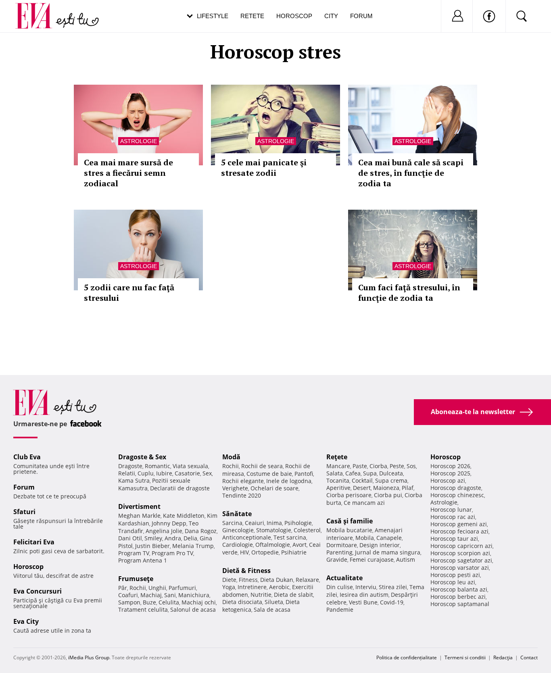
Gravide (336, 559)
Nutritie (260, 594)
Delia (190, 538)
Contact (529, 657)
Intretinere (252, 587)
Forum (361, 16)
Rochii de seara (262, 466)
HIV (244, 552)
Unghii (157, 588)
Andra (173, 538)
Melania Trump (193, 546)
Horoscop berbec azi (458, 596)
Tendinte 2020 (241, 495)
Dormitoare (341, 545)
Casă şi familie (349, 521)
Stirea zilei (393, 587)
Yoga (228, 587)
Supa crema (391, 480)
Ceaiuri (254, 523)
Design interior (379, 545)
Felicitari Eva (33, 542)
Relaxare (307, 579)
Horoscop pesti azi (455, 575)
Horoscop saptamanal (459, 604)
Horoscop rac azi (452, 517)
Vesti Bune (363, 602)
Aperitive (338, 488)
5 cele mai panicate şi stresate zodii (264, 167)
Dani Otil (130, 538)
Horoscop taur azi (454, 538)
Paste (360, 466)
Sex (207, 473)
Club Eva (27, 456)
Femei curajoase (372, 559)
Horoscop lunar (451, 509)
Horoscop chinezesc (457, 495)
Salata (334, 473)
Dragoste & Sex (142, 456)
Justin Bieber (152, 546)
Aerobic (279, 587)
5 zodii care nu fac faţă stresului (129, 292)
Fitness (248, 579)
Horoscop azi (447, 480)
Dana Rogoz (201, 531)
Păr (122, 588)
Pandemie (339, 609)
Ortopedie (265, 552)
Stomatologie (273, 530)
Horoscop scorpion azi (460, 553)
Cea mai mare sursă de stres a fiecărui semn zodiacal (128, 173)
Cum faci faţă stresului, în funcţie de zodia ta (409, 292)
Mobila (364, 538)
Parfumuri (182, 588)
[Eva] (38, 9)
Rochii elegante (243, 481)
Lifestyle (212, 16)
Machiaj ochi (199, 602)
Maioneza (386, 488)
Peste (397, 466)
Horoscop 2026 (450, 466)
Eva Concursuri (37, 591)
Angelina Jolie (164, 531)
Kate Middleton (184, 515)
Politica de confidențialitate (406, 657)
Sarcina (232, 523)
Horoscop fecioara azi (459, 531)
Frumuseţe (135, 578)
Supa (370, 473)
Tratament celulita (143, 609)
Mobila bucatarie (349, 530)
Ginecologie (238, 530)
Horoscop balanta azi (458, 589)
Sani (170, 595)
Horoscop (294, 16)
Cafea (353, 473)
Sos (411, 466)
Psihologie (298, 523)
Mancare (338, 466)
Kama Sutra (134, 480)
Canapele (389, 538)
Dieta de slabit (293, 594)
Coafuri (128, 595)
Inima (274, 523)
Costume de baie (269, 473)
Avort (299, 544)
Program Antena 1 (142, 560)
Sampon (129, 602)
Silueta (274, 602)
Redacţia (503, 657)
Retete (252, 16)
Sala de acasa (272, 609)
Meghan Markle (139, 515)
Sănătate (237, 513)
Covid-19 (391, 602)
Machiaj (151, 595)
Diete (229, 579)
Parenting (339, 552)
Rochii (137, 588)
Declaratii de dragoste (180, 488)
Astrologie (138, 141)
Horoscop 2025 (450, 473)
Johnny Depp (169, 523)
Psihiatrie (294, 552)
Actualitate (344, 577)
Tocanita (337, 480)
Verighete (235, 488)
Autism (405, 559)
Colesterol (307, 530)
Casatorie (187, 473)
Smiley (153, 538)
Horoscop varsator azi (459, 567)
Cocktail (362, 480)
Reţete (336, 456)
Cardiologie (237, 544)
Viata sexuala (190, 466)
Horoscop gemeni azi (458, 524)
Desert (362, 488)
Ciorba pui (388, 495)
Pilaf (407, 488)
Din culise (339, 587)
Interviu (365, 587)
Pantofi (303, 473)
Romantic (157, 466)
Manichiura (193, 595)
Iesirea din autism (364, 594)
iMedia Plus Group (88, 657)
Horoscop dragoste (455, 488)
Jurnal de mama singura (387, 552)
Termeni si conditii (465, 657)
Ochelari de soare (274, 488)
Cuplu (146, 473)
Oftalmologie (272, 544)
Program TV (133, 553)
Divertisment (139, 506)
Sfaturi (24, 511)
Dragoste (130, 466)
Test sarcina (289, 537)
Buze (149, 602)
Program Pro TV (172, 553)
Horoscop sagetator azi (461, 560)
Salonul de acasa (193, 609)
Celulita (169, 602)
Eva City (26, 621)
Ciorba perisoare (349, 495)
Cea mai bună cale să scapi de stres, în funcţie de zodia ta (410, 173)
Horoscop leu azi (452, 582)
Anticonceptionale (246, 537)
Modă (231, 456)
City (331, 16)
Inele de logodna (288, 481)
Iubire (164, 473)
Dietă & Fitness (246, 570)
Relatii (126, 473)
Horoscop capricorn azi (461, 546)
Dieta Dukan (276, 579)
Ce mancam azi (364, 502)
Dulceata (391, 473)
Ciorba (378, 466)
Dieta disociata (242, 602)
